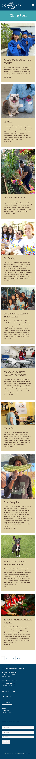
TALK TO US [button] (7, 703)
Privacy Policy (28, 753)
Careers (4, 708)
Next (18, 658)
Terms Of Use (21, 753)
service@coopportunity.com (9, 680)
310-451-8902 (6, 677)
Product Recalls (6, 712)
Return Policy (5, 710)
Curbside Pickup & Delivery (9, 685)
